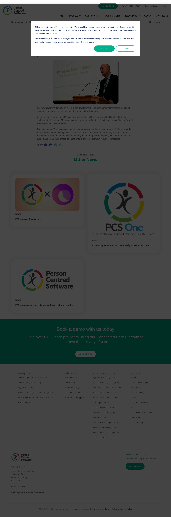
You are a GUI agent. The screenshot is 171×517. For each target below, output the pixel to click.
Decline (126, 48)
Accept (104, 48)
